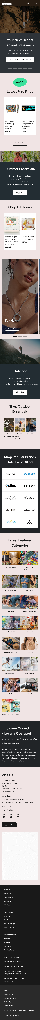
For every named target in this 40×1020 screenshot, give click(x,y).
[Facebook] (4, 816)
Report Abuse (8, 1006)
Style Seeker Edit (9, 897)
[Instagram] (11, 816)
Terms (6, 991)
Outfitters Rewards (10, 950)
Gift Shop (7, 905)
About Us (7, 916)
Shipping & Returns (10, 998)
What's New (7, 894)
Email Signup (8, 946)
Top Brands (7, 901)
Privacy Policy (8, 994)
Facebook (7, 942)
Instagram (7, 939)
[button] (7, 3)
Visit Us (6, 920)
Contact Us (7, 1002)
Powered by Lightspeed (11, 1016)
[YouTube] (18, 816)
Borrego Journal (9, 927)
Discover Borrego (9, 924)
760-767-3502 (7, 810)
